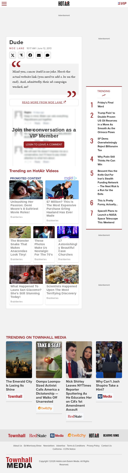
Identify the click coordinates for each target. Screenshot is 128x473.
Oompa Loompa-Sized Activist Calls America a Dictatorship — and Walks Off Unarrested (48, 392)
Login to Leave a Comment (44, 144)
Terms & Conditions (76, 445)
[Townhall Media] (19, 462)
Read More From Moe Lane (42, 102)
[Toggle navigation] (4, 4)
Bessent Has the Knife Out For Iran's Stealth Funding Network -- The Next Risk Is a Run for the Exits (108, 182)
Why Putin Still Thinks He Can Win (106, 160)
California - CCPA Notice (64, 449)
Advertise (60, 445)
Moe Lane (17, 48)
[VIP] (122, 4)
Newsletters (48, 445)
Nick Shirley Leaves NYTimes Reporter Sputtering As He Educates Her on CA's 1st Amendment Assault (79, 396)
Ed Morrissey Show (33, 445)
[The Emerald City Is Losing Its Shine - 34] (19, 359)
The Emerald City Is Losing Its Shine (19, 386)
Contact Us (106, 445)
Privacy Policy (93, 445)
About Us (17, 445)
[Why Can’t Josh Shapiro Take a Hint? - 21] (109, 359)
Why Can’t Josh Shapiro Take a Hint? (108, 386)
